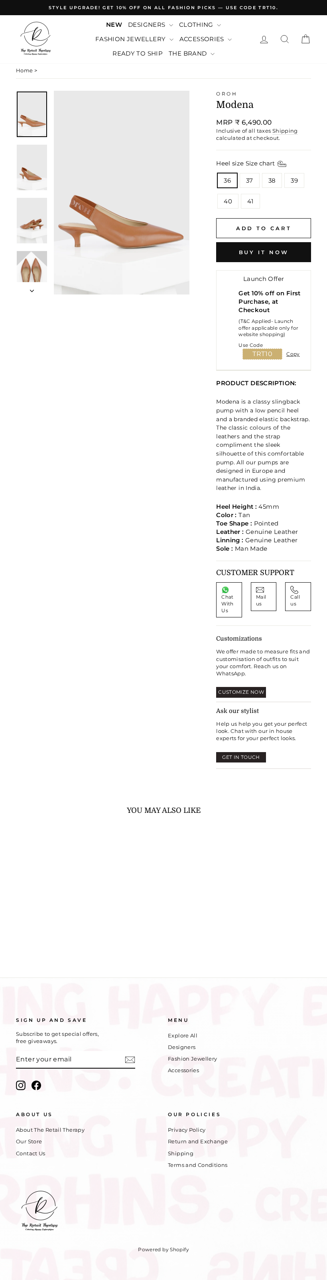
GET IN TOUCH (241, 757)
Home (24, 71)
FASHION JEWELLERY (131, 39)
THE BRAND (189, 53)
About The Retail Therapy (50, 1130)
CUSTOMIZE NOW (241, 692)
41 (250, 201)
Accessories (183, 1070)
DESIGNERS (147, 24)
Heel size (246, 163)
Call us (295, 600)
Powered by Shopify (163, 1249)
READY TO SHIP (137, 53)
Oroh (226, 94)
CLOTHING (197, 24)
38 (272, 180)
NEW (114, 24)
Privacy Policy (186, 1130)
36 (227, 180)
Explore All (182, 1036)
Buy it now (264, 252)
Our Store (29, 1142)
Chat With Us (227, 603)
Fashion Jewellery (192, 1059)
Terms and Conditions (198, 1165)
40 (228, 201)
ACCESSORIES (202, 39)
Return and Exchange (198, 1142)
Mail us (261, 600)
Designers (181, 1047)
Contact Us (30, 1154)
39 (294, 180)
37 (249, 180)
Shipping (285, 131)
